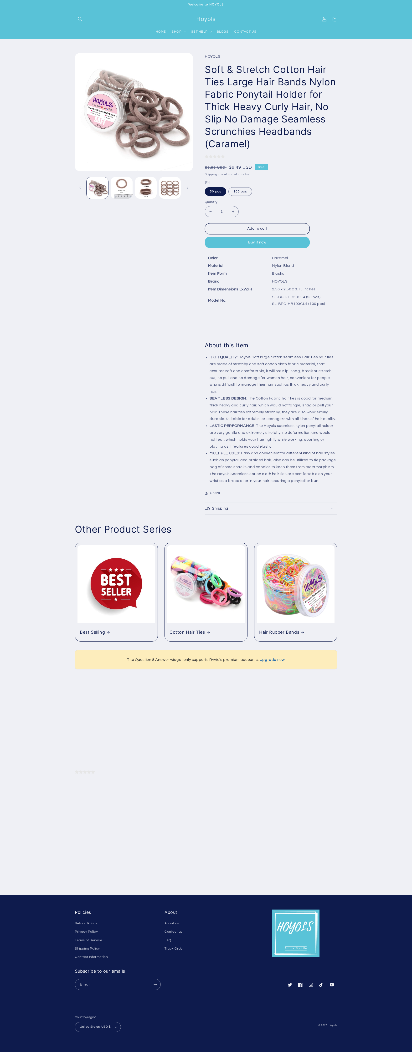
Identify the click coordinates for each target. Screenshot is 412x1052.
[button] (80, 19)
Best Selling (92, 632)
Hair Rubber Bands (279, 632)
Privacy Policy (86, 931)
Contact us (174, 931)
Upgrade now (272, 660)
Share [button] (215, 493)
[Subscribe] (155, 984)
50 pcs (215, 191)
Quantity (211, 202)
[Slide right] (187, 187)
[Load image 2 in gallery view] (121, 188)
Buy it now (257, 242)
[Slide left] (80, 187)
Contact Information (91, 957)
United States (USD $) (95, 1026)
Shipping (211, 174)
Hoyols (333, 1025)
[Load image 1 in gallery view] (97, 188)
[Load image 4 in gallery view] (170, 188)
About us (172, 923)
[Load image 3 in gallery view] (146, 188)
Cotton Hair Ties (187, 632)
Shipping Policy (87, 948)
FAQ (168, 940)
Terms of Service (88, 940)
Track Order (174, 948)
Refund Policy (86, 923)
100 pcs (240, 191)
